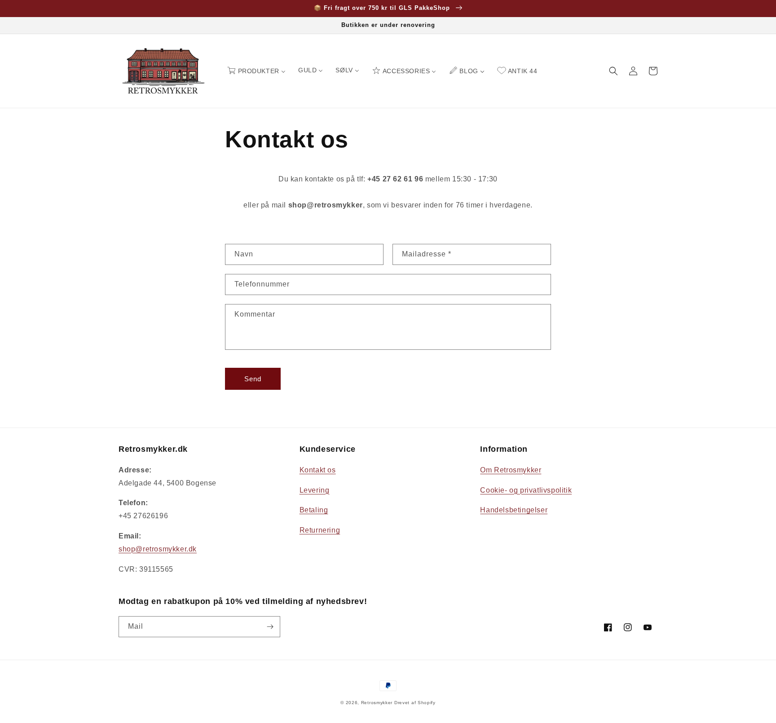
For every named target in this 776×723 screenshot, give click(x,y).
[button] (613, 71)
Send (252, 379)
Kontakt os (318, 470)
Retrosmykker (376, 702)
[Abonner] (270, 626)
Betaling (314, 510)
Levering (315, 490)
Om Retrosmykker (510, 470)
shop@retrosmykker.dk (158, 549)
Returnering (320, 530)
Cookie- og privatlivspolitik (526, 490)
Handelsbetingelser (513, 510)
